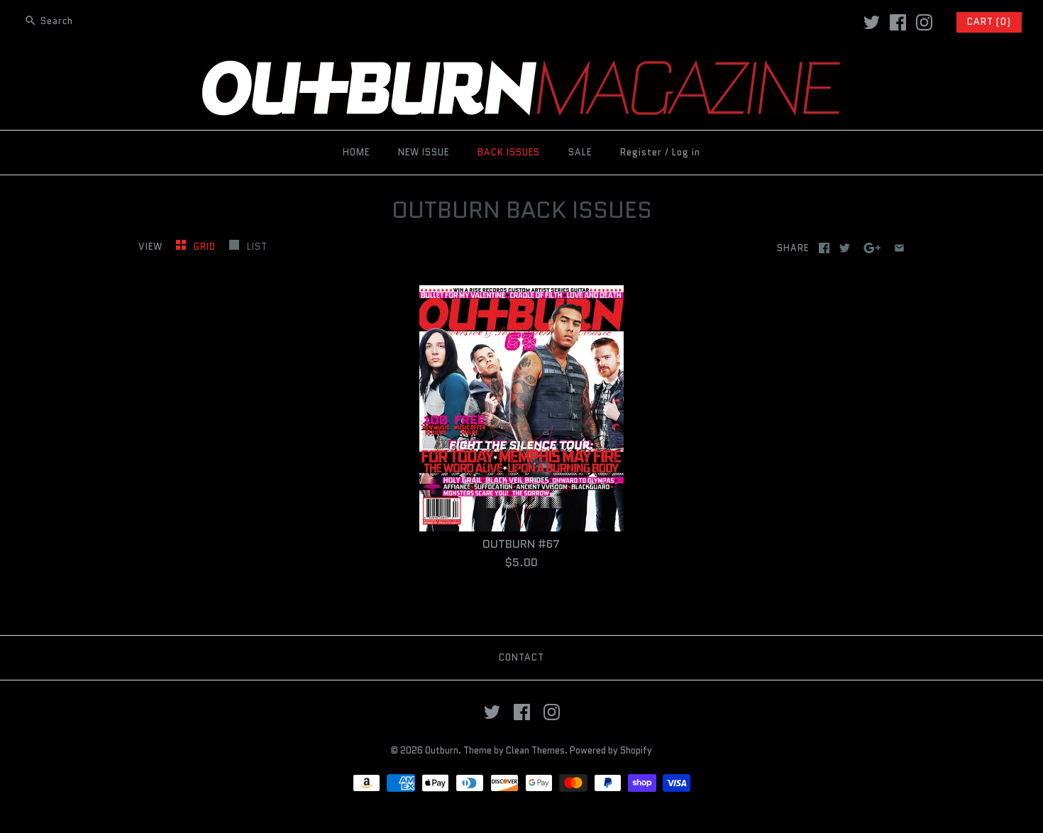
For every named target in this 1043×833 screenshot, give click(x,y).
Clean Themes (535, 750)
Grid (206, 246)
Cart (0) (989, 21)
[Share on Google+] (872, 248)
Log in (686, 152)
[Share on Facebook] (824, 248)
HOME (356, 152)
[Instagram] (924, 22)
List (257, 246)
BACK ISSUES (509, 152)
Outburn (441, 750)
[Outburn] (521, 69)
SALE (580, 152)
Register (641, 152)
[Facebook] (898, 22)
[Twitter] (871, 22)
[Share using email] (899, 248)
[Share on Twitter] (844, 248)
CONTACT (521, 657)
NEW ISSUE (423, 152)
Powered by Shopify (611, 750)
